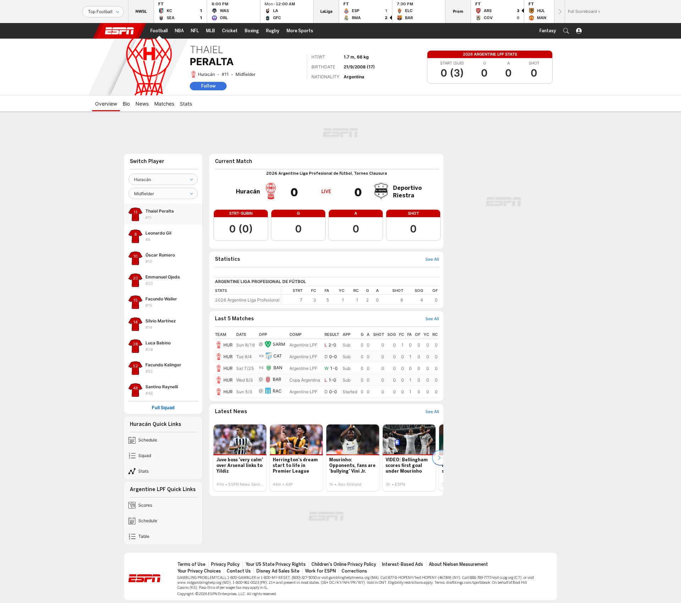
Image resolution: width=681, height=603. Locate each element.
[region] (360, 295)
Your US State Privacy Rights (275, 564)
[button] (566, 31)
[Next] (559, 11)
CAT (277, 356)
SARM (279, 344)
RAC (277, 391)
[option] (240, 457)
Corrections (354, 571)
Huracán (206, 74)
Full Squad (163, 407)
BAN (277, 367)
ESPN (119, 31)
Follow (208, 86)
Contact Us (239, 571)
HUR (228, 345)
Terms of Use (191, 564)
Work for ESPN (320, 571)
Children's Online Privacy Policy (343, 564)
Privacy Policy (225, 564)
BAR (277, 379)
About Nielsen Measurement (458, 564)
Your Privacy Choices (199, 571)
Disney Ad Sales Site (277, 571)
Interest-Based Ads (402, 564)
